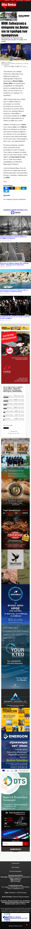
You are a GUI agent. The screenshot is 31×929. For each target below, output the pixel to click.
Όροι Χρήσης (15, 867)
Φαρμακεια (7, 0)
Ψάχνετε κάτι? (15, 841)
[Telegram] (6, 191)
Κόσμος (25, 66)
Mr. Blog (15, 66)
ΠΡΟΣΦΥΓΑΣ (18, 325)
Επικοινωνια (27, 0)
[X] (12, 188)
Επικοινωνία (15, 863)
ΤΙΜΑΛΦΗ (26, 325)
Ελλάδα (20, 66)
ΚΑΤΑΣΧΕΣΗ (10, 325)
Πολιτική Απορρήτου (15, 871)
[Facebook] (6, 188)
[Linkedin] (24, 188)
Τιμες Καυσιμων (19, 0)
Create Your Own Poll (13, 433)
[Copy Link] (18, 188)
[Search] (26, 844)
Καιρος (12, 0)
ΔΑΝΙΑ (3, 325)
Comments (13, 431)
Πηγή (5, 181)
